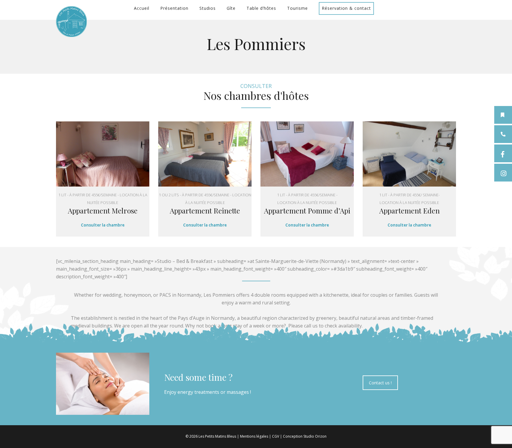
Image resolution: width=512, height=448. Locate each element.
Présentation (174, 8)
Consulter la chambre (102, 225)
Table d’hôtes (261, 8)
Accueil (141, 8)
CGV (275, 436)
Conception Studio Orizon (305, 436)
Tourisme (297, 8)
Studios (207, 8)
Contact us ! (380, 383)
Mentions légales (254, 436)
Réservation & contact (346, 8)
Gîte (231, 8)
